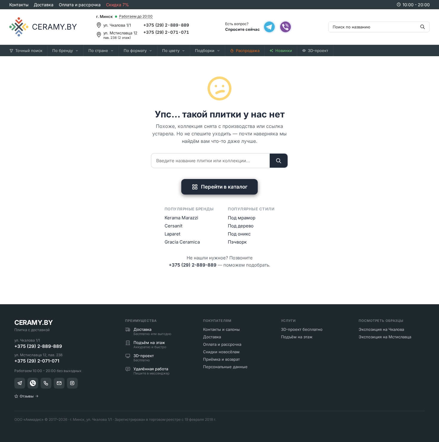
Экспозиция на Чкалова (381, 329)
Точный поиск (28, 50)
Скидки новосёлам (221, 351)
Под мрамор (241, 218)
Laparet (172, 234)
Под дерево (241, 226)
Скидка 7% (117, 4)
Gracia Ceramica (182, 242)
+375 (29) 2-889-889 (166, 24)
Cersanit (173, 226)
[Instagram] (72, 383)
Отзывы (26, 396)
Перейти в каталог (224, 187)
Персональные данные (225, 366)
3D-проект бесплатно (302, 329)
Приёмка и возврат (221, 359)
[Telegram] (269, 26)
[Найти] (279, 161)
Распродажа (248, 50)
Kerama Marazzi (181, 218)
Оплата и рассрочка (80, 4)
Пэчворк (237, 242)
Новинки (283, 50)
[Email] (59, 383)
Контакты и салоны (221, 329)
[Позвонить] (46, 383)
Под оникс (239, 234)
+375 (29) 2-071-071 (166, 32)
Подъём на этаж (297, 336)
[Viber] (285, 26)
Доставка (43, 4)
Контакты (18, 4)
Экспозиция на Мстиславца (385, 336)
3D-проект (318, 50)
